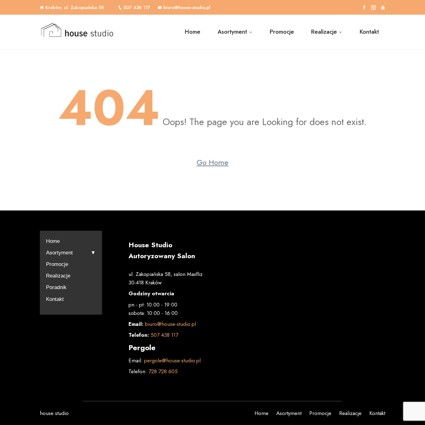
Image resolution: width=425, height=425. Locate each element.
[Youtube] (383, 7)
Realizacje (324, 31)
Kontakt (369, 31)
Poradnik (56, 287)
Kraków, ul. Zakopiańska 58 (74, 7)
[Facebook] (364, 7)
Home (192, 31)
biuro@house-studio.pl (186, 7)
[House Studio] (79, 32)
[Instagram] (373, 7)
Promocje (282, 31)
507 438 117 (137, 7)
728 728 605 (162, 371)
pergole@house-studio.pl (172, 360)
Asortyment (232, 31)
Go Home (212, 162)
